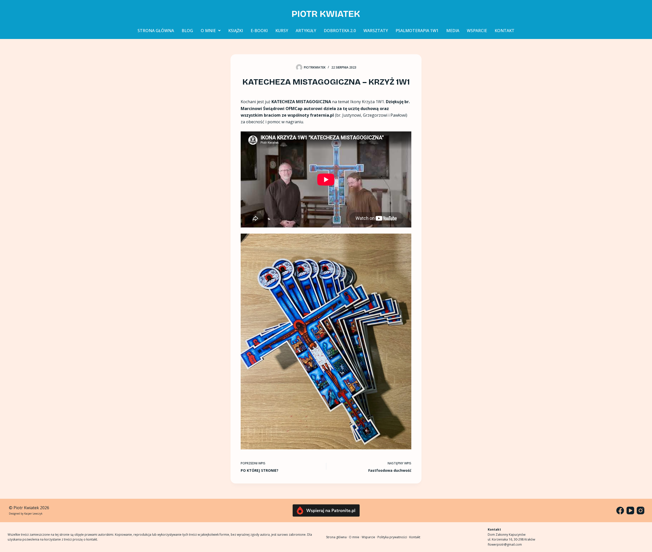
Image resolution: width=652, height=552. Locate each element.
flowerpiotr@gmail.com (505, 544)
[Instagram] (640, 510)
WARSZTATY (375, 30)
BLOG (187, 30)
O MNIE (208, 30)
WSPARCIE (477, 30)
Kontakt (414, 537)
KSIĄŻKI (235, 30)
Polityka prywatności (392, 537)
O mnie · (355, 537)
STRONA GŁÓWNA (156, 30)
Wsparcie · (369, 537)
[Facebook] (620, 510)
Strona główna (336, 537)
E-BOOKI (259, 30)
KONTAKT (504, 30)
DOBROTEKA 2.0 (340, 30)
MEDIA (452, 30)
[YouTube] (630, 510)
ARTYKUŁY (306, 30)
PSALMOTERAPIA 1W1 (417, 30)
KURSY (281, 30)
